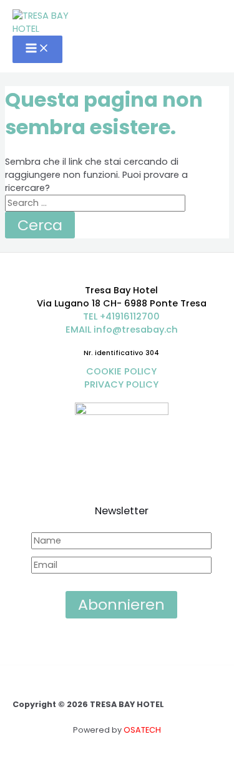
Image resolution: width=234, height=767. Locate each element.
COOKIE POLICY (121, 371)
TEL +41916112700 (121, 316)
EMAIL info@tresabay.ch (122, 329)
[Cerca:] (95, 203)
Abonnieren (121, 604)
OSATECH (142, 730)
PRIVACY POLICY (121, 384)
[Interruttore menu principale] (37, 49)
